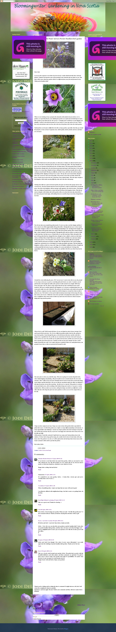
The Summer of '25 (94, 298)
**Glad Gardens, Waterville (19, 133)
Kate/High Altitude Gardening (46, 500)
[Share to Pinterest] (44, 448)
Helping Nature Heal (17, 159)
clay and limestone (94, 261)
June (92, 177)
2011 (91, 155)
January (93, 239)
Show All (102, 305)
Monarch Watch (16, 166)
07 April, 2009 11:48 (50, 485)
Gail (39, 509)
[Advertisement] (58, 599)
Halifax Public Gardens (18, 153)
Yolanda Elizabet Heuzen (44, 458)
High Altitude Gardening (96, 297)
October (93, 167)
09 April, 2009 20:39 (48, 540)
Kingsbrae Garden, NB (18, 164)
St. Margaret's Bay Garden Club (20, 184)
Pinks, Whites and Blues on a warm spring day (97, 191)
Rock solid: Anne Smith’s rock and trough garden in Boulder (96, 257)
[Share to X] (41, 448)
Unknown (92, 132)
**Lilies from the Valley (18, 136)
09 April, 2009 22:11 (47, 551)
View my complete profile (94, 134)
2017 (91, 140)
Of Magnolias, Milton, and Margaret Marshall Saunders (96, 186)
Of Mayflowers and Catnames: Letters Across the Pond (96, 195)
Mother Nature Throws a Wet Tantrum (97, 221)
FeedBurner (24, 126)
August (93, 172)
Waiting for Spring (94, 288)
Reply (39, 469)
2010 (91, 158)
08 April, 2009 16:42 (46, 509)
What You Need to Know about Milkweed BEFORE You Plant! (96, 283)
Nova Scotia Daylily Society (19, 173)
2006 (91, 247)
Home (59, 605)
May (92, 180)
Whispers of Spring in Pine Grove (96, 224)
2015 (91, 145)
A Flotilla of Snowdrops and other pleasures (97, 211)
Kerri (39, 551)
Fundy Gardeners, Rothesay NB (20, 149)
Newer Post (37, 605)
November (94, 165)
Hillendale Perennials (17, 162)
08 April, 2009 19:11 (58, 520)
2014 (91, 148)
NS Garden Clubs (16, 171)
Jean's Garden (93, 287)
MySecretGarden (94, 291)
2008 (91, 242)
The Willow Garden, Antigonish (20, 188)
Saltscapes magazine (17, 181)
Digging (92, 254)
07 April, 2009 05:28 (57, 458)
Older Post (81, 605)
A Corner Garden (94, 303)
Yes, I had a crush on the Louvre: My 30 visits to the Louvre (96, 275)
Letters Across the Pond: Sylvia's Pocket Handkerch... (97, 216)
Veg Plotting (93, 266)
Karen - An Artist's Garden (45, 520)
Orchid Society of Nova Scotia (20, 179)
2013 (91, 150)
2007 (91, 244)
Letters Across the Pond (45, 450)
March (93, 234)
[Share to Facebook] (43, 448)
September (94, 170)
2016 (91, 143)
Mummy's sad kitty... (96, 199)
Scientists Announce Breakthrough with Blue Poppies (96, 229)
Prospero (40, 540)
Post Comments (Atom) (46, 608)
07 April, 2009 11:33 (50, 474)
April (92, 182)
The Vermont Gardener (96, 301)
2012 (91, 153)
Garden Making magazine (19, 151)
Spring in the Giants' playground (96, 207)
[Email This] (38, 448)
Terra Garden (93, 272)
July (92, 175)
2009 (91, 160)
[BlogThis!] (40, 448)
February (93, 236)
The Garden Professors (18, 186)
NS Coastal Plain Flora (18, 169)
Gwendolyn (41, 485)
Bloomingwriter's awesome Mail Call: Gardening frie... (96, 203)
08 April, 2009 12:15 (59, 500)
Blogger (66, 628)
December (94, 162)
